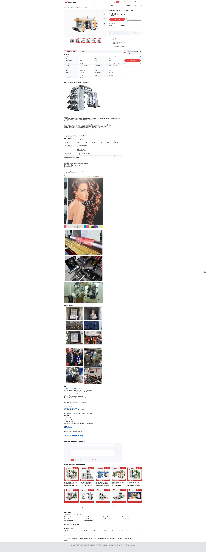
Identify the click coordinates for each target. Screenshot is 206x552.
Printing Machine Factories (69, 535)
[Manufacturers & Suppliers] (70, 2)
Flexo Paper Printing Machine (121, 535)
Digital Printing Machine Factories (95, 535)
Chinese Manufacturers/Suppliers (90, 544)
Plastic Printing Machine (88, 530)
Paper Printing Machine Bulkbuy (130, 538)
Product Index (122, 544)
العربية (109, 545)
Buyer (117, 5)
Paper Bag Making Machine (88, 520)
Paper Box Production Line (68, 520)
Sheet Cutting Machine (87, 518)
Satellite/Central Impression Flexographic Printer (118, 530)
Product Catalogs (79, 514)
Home (65, 7)
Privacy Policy (119, 547)
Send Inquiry (117, 19)
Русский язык (93, 545)
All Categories (68, 5)
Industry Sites (110, 544)
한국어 (112, 545)
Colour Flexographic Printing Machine (86, 538)
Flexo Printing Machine (87, 516)
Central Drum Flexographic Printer (133, 530)
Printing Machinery (77, 7)
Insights (130, 544)
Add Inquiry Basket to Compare (86, 44)
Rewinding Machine (67, 518)
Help (122, 5)
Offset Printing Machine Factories (109, 535)
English (78, 545)
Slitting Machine (125, 516)
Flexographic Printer (84, 7)
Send (72, 459)
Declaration (114, 547)
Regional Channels (115, 544)
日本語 (115, 545)
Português (85, 545)
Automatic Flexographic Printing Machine (101, 538)
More (65, 540)
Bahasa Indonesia (132, 545)
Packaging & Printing (70, 7)
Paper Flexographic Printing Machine (116, 538)
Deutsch (101, 545)
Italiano (98, 545)
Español (81, 545)
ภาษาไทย (120, 545)
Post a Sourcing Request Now (94, 459)
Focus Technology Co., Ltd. (96, 547)
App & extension (128, 5)
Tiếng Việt (127, 545)
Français (89, 545)
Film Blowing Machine (106, 516)
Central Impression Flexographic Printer (100, 530)
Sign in (140, 2)
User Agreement (109, 547)
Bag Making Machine (67, 516)
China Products (82, 544)
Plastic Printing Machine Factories (82, 535)
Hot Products (77, 544)
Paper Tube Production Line (127, 518)
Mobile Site (126, 544)
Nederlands (105, 545)
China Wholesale (98, 544)
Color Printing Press (68, 530)
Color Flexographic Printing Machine (71, 538)
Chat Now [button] (134, 19)
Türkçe (124, 545)
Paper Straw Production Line (108, 518)
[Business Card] (140, 56)
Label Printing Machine (78, 530)
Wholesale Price (104, 544)
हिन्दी (117, 545)
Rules (141, 5)
